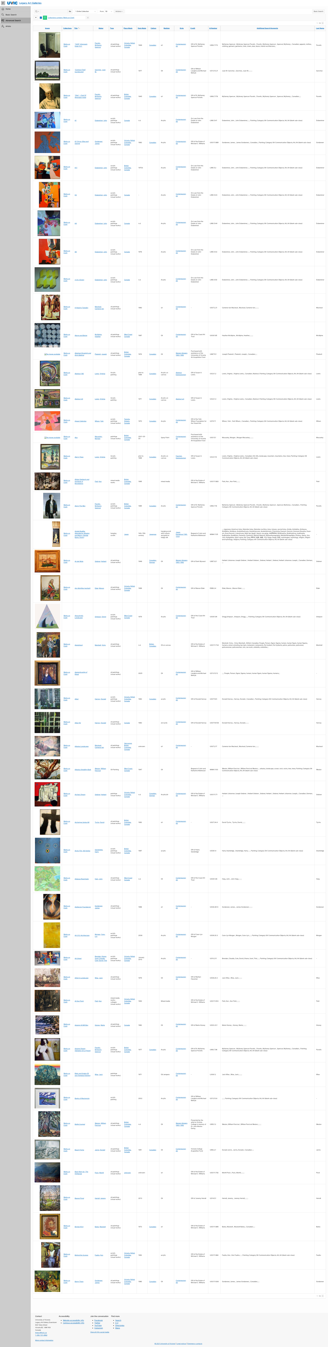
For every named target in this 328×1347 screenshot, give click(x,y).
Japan (126, 534)
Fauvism (179, 456)
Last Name (320, 28)
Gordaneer (98, 141)
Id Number (213, 28)
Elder (96, 588)
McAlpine (98, 334)
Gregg (104, 617)
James (97, 143)
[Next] (322, 23)
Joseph (104, 354)
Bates (97, 1227)
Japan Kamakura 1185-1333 (182, 534)
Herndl (97, 1198)
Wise (96, 978)
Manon (101, 588)
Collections (67, 28)
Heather (98, 336)
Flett (96, 481)
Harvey (97, 699)
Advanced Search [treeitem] (13, 20)
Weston (97, 768)
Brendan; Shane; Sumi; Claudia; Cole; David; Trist (101, 958)
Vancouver (128, 743)
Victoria (127, 43)
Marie (103, 1025)
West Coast (128, 768)
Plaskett (98, 354)
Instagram (98, 1328)
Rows (102, 11)
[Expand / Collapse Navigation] (3, 3)
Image (47, 28)
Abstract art (180, 399)
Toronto (127, 419)
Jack (101, 978)
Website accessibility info (73, 1320)
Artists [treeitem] (8, 26)
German (152, 562)
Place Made (128, 28)
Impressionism (181, 458)
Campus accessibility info (73, 1323)
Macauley (98, 436)
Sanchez (98, 70)
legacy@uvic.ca (41, 1333)
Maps (117, 1328)
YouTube (98, 1325)
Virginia (102, 374)
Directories (119, 1325)
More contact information (44, 1340)
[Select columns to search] (37, 11)
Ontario (126, 421)
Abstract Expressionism (181, 374)
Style (182, 28)
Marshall (98, 645)
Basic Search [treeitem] (11, 15)
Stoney (97, 1025)
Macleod (98, 307)
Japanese (152, 534)
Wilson (97, 421)
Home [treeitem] (8, 9)
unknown (127, 1173)
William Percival (100, 770)
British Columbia (129, 44)
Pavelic (97, 43)
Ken (100, 481)
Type (112, 28)
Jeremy (103, 1198)
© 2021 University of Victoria (165, 1344)
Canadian (152, 45)
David (102, 822)
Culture (153, 28)
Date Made (142, 28)
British (151, 644)
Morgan (97, 438)
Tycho (97, 822)
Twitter (97, 1323)
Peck (97, 1173)
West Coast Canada (128, 335)
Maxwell (103, 1227)
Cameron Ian (99, 309)
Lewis (97, 374)
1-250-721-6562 (41, 1335)
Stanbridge (99, 850)
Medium (167, 28)
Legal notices (181, 1344)
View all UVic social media (99, 1332)
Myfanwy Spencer (98, 46)
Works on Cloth (67, 45)
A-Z (116, 1323)
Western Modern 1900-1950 (181, 354)
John (105, 120)
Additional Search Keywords (267, 28)
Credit (192, 28)
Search (118, 1320)
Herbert (103, 561)
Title (81, 28)
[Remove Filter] (87, 17)
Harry (97, 852)
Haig (96, 879)
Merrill (101, 1173)
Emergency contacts (194, 1344)
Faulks (97, 1255)
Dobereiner (99, 120)
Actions (118, 11)
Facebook (98, 1320)
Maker (101, 28)
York (102, 421)
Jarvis (97, 1150)
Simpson (98, 617)
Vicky (104, 645)
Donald (103, 699)
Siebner (97, 561)
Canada (127, 47)
